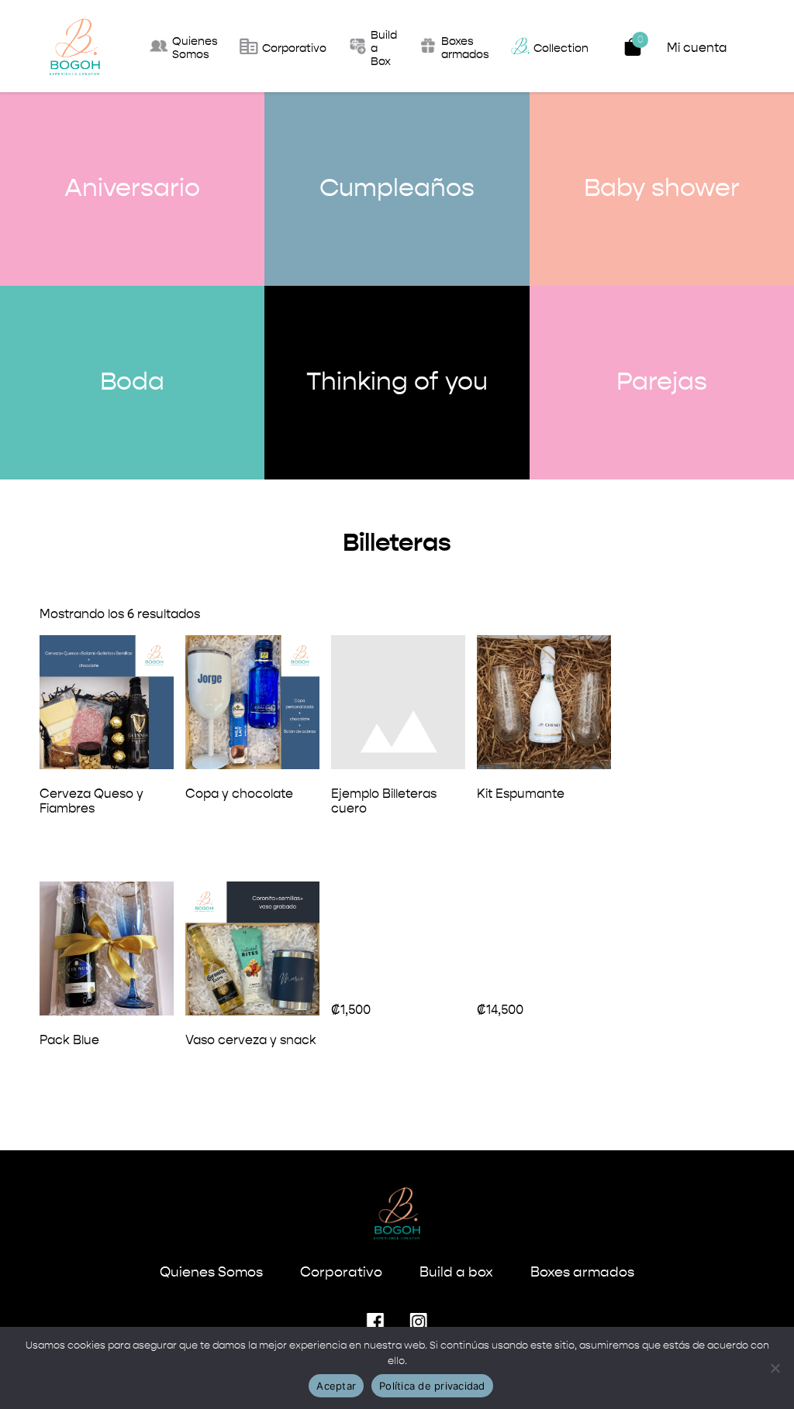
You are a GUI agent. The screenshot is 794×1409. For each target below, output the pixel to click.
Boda (132, 382)
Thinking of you (397, 382)
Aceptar (336, 1386)
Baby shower (662, 189)
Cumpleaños (397, 189)
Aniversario (132, 189)
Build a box (456, 1273)
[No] (774, 1368)
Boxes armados (582, 1273)
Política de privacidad (432, 1386)
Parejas (661, 382)
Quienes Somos (211, 1273)
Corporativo (341, 1273)
